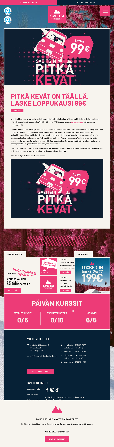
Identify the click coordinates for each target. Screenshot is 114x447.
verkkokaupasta (77, 122)
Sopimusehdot (32, 394)
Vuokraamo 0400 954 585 (75, 362)
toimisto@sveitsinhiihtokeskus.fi (43, 356)
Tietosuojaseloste (34, 400)
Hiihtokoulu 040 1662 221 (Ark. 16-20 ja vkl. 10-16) (75, 356)
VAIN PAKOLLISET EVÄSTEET (57, 432)
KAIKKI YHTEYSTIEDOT (40, 371)
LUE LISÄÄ (12, 290)
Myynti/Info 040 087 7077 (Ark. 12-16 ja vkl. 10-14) (75, 346)
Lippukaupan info (33, 389)
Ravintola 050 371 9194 (75, 351)
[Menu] (105, 11)
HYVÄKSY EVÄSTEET (57, 439)
